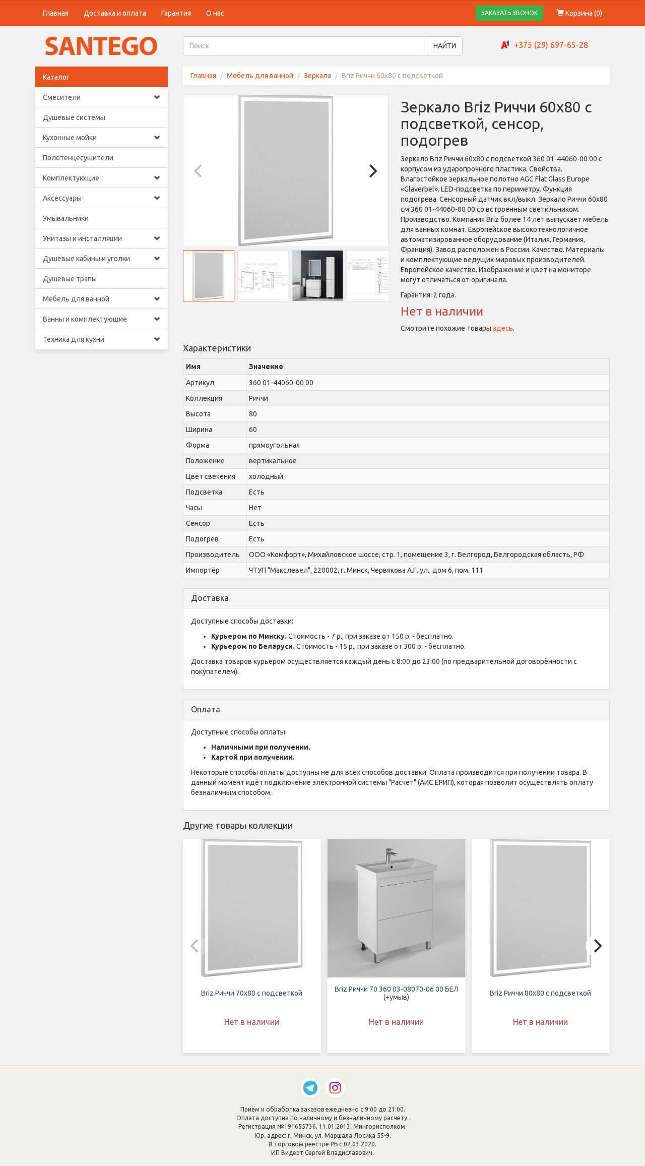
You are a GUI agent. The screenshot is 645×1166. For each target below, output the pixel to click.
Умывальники (66, 218)
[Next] (372, 171)
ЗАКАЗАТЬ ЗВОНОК (509, 13)
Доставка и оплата (115, 13)
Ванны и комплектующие (85, 319)
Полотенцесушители (78, 158)
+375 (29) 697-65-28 (551, 44)
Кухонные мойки (70, 138)
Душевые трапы (70, 279)
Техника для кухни (73, 339)
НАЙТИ (444, 46)
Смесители (62, 97)
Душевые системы (74, 117)
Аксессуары (62, 198)
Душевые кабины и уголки (86, 259)
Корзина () (583, 13)
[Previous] (199, 171)
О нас (215, 13)
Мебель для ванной (76, 299)
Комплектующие (71, 178)
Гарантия (176, 13)
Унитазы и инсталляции (82, 238)
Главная (56, 13)
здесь (503, 328)
